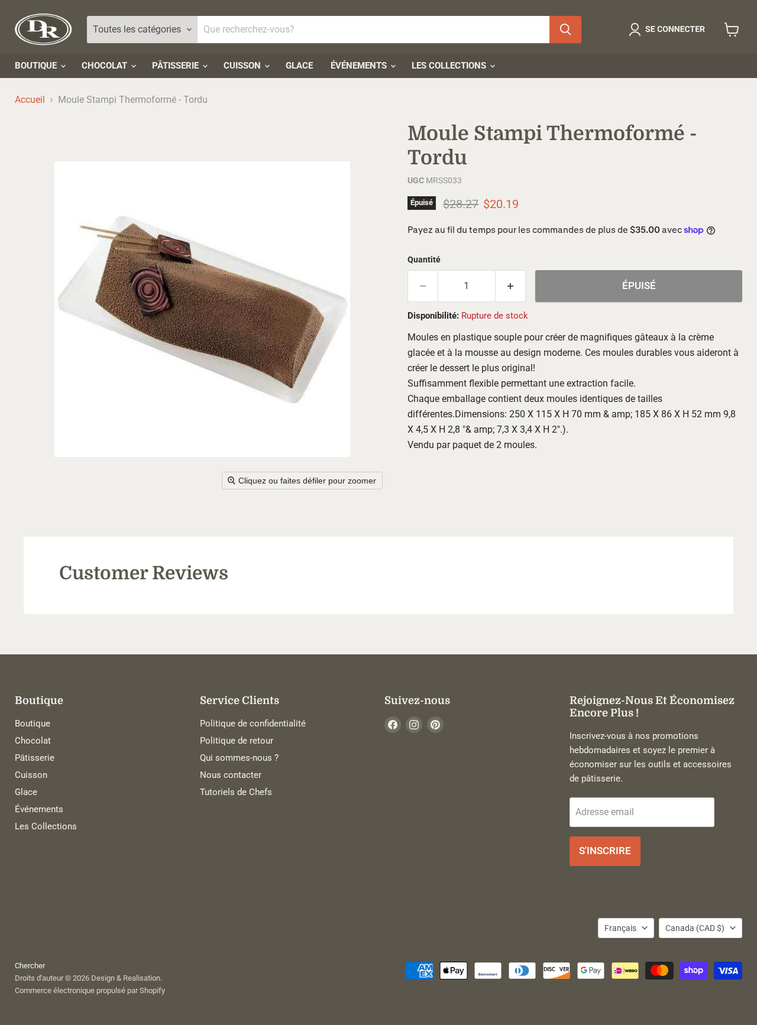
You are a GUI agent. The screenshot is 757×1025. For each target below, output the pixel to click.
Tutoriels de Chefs (236, 792)
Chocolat (106, 65)
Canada (694, 928)
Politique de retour (236, 740)
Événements (360, 65)
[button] (669, 29)
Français (620, 928)
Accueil (30, 100)
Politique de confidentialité (253, 723)
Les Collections (450, 65)
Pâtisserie (176, 65)
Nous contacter (230, 775)
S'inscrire (605, 851)
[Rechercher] (565, 29)
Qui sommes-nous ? (239, 757)
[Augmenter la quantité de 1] (511, 286)
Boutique (37, 65)
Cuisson (243, 65)
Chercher (30, 965)
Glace (299, 65)
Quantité (424, 259)
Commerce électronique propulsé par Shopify (90, 990)
